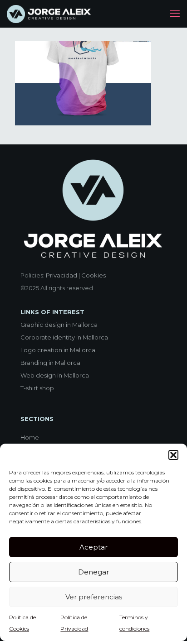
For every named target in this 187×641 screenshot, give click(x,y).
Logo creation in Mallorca (57, 350)
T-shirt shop (37, 388)
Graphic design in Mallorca (59, 324)
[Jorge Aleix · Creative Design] (50, 13)
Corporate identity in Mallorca (64, 337)
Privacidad (61, 275)
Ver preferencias (93, 597)
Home (29, 437)
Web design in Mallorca (54, 375)
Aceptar (93, 547)
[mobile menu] (174, 13)
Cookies (93, 275)
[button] (173, 454)
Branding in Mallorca (50, 362)
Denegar (93, 572)
